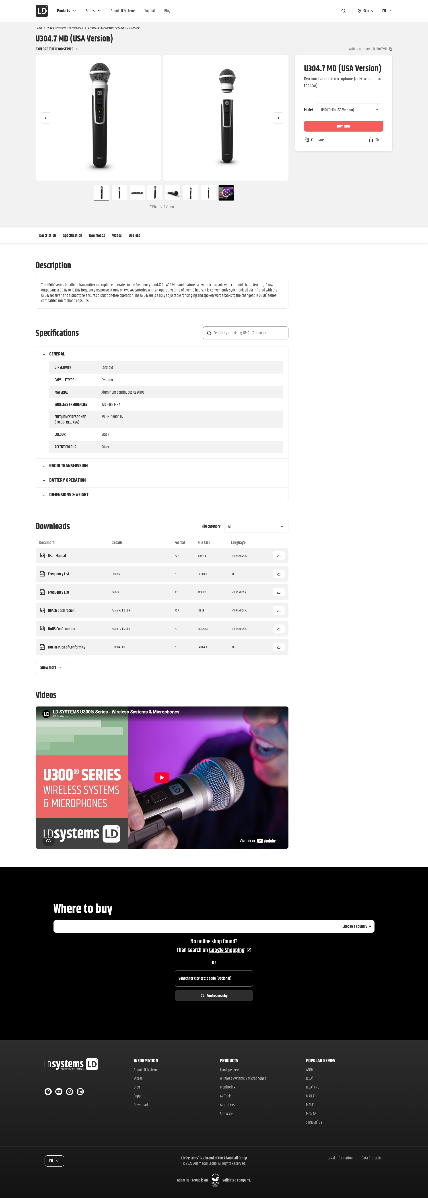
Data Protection (372, 1158)
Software (226, 1113)
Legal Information (340, 1158)
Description (47, 235)
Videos (117, 235)
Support (139, 1096)
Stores (138, 1078)
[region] (162, 118)
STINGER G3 (314, 1122)
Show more (48, 667)
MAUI (310, 1104)
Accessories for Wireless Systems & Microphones (114, 28)
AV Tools (226, 1096)
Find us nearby (217, 995)
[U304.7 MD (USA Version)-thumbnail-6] (190, 193)
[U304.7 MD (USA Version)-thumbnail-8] (226, 193)
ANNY (310, 1069)
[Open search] (343, 11)
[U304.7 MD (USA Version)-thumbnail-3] (137, 193)
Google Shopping (227, 950)
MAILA (310, 1096)
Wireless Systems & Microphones (65, 28)
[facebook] (48, 1091)
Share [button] (379, 139)
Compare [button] (317, 139)
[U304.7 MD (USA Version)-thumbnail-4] (155, 193)
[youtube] (58, 1091)
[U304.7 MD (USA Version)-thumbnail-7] (208, 193)
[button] (67, 11)
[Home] (42, 11)
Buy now (343, 126)
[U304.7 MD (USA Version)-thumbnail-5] (173, 193)
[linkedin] (80, 1091)
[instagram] (69, 1091)
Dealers (134, 235)
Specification (72, 235)
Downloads (97, 235)
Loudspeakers (230, 1069)
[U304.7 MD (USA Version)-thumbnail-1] (99, 193)
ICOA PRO (312, 1087)
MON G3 (311, 1113)
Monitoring (227, 1087)
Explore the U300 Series (54, 49)
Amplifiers (227, 1104)
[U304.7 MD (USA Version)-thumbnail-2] (119, 193)
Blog (137, 1087)
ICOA (309, 1078)
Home (39, 28)
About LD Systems (146, 1069)
